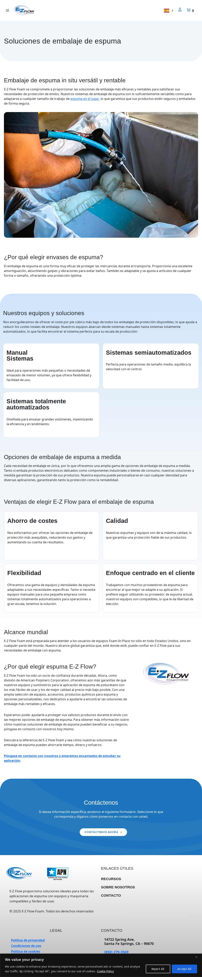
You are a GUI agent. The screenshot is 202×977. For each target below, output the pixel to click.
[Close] (197, 957)
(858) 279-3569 (116, 952)
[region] (101, 965)
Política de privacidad (28, 940)
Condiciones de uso (26, 946)
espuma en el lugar (84, 98)
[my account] (180, 10)
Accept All (184, 969)
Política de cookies (25, 951)
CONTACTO (111, 895)
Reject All (158, 969)
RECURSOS (111, 879)
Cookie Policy (105, 971)
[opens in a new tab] (58, 875)
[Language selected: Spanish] (168, 10)
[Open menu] (7, 10)
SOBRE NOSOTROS (118, 887)
